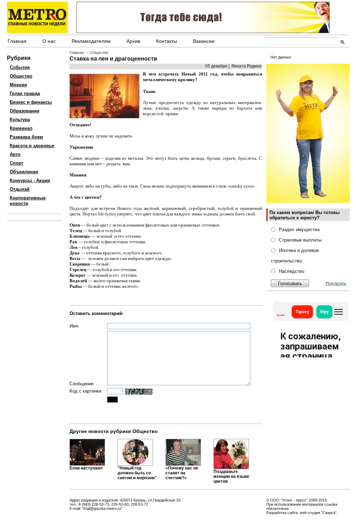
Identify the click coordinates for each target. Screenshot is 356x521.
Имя (74, 326)
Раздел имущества (299, 229)
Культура (20, 119)
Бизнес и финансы (31, 102)
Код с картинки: (86, 391)
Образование (24, 110)
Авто (15, 154)
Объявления (24, 171)
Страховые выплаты (300, 240)
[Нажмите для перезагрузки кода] (139, 391)
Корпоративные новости (28, 200)
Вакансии (204, 41)
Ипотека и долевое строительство (295, 255)
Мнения (18, 84)
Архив (133, 41)
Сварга (329, 513)
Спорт (16, 163)
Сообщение (82, 383)
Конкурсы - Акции (30, 180)
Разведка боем (26, 137)
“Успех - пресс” (294, 500)
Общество (21, 76)
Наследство (291, 271)
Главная (17, 41)
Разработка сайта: (282, 513)
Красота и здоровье (32, 145)
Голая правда (25, 93)
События (20, 67)
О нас (49, 41)
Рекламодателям (91, 41)
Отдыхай (20, 189)
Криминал (21, 128)
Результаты (336, 283)
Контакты (166, 41)
